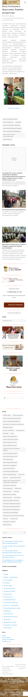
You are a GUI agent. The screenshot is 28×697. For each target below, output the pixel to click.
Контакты (12, 692)
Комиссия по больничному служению (13, 424)
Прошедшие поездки (10, 622)
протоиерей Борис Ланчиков (11, 125)
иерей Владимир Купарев (10, 462)
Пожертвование (14, 694)
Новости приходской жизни (12, 608)
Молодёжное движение (11, 602)
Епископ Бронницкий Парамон (11, 421)
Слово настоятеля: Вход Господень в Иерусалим (20, 666)
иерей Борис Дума (8, 459)
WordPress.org (6, 641)
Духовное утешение (9, 591)
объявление (18, 488)
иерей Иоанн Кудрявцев (9, 465)
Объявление (7, 611)
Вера (13, 16)
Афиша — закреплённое (11, 577)
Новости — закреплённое (11, 605)
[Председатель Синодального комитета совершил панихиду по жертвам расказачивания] (14, 235)
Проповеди (7, 619)
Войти (4, 635)
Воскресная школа (18, 415)
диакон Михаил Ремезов (10, 442)
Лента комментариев (8, 639)
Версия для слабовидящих (15, 304)
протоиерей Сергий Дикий (10, 512)
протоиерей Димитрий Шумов (11, 506)
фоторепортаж (7, 139)
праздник (18, 122)
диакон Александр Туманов (10, 439)
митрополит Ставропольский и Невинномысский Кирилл (11, 481)
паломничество (7, 491)
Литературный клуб (9, 599)
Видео (6, 692)
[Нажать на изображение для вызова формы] (14, 388)
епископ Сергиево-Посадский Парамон (11, 449)
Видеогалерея (8, 585)
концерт (5, 477)
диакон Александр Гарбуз (10, 436)
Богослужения (8, 18)
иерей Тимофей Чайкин (10, 119)
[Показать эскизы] (14, 108)
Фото (22, 689)
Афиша (6, 574)
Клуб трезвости (8, 597)
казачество (21, 474)
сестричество (13, 518)
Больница (7, 582)
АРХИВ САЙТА (7, 415)
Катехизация (7, 594)
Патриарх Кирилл (8, 427)
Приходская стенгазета (10, 616)
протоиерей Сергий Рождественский (9, 135)
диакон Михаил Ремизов (10, 445)
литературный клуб (15, 477)
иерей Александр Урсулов (10, 456)
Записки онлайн (20, 692)
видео (12, 433)
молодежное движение (9, 485)
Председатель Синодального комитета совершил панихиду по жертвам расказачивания (14, 246)
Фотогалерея (9, 20)
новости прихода (8, 122)
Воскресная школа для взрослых (12, 418)
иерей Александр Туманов (10, 453)
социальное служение (9, 521)
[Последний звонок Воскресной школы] (14, 199)
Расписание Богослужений (11, 689)
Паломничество (8, 613)
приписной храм (7, 497)
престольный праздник (9, 494)
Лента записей (6, 637)
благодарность (20, 430)
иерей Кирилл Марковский (10, 471)
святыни (5, 518)
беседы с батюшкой (8, 430)
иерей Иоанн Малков (9, 468)
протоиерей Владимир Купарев (12, 128)
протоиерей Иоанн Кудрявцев (12, 131)
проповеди (17, 497)
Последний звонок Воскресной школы (13, 209)
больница (5, 433)
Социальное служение (10, 625)
